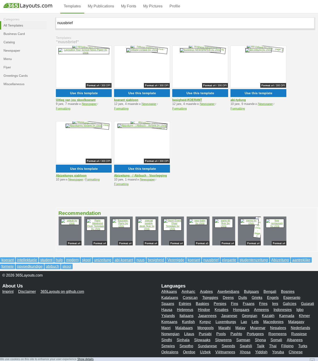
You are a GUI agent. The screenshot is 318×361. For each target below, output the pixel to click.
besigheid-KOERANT (187, 100)
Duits (242, 298)
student (46, 260)
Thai (273, 346)
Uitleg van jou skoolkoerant (75, 100)
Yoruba (278, 352)
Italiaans (186, 316)
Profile (174, 6)
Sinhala (183, 340)
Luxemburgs (226, 322)
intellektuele (27, 260)
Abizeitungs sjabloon (71, 175)
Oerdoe (189, 352)
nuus (140, 260)
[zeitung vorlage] (142, 49)
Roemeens (277, 334)
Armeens (261, 310)
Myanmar (257, 328)
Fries (263, 304)
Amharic (188, 292)
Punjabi (205, 334)
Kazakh (268, 316)
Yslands (168, 316)
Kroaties (221, 310)
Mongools (205, 328)
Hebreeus (185, 310)
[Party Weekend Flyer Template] (95, 228)
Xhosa (245, 352)
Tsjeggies (210, 298)
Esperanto (291, 298)
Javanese (229, 316)
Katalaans (169, 298)
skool (86, 260)
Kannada (286, 316)
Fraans (248, 304)
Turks (302, 346)
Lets (255, 322)
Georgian (249, 316)
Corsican (190, 298)
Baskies (202, 304)
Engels (273, 298)
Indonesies (283, 310)
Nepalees (278, 328)
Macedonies (273, 322)
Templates (72, 6)
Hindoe (204, 310)
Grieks (257, 298)
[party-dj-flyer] (223, 226)
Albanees (295, 340)
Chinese (296, 352)
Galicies (289, 304)
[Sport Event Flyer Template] (172, 228)
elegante (229, 260)
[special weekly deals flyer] (146, 228)
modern (72, 260)
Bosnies (287, 292)
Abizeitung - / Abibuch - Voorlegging (140, 175)
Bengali (270, 292)
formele (7, 266)
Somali (276, 340)
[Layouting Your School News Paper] (84, 52)
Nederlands (300, 328)
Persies (220, 304)
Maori (166, 328)
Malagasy (296, 322)
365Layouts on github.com (62, 292)
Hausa (166, 310)
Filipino (287, 346)
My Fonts (128, 6)
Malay (240, 328)
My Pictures (152, 6)
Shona (260, 340)
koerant (7, 260)
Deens (228, 298)
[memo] (249, 223)
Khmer (304, 316)
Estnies (185, 304)
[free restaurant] (275, 226)
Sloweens (223, 340)
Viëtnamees (225, 352)
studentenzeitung (254, 260)
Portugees (255, 334)
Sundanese (207, 346)
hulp (59, 260)
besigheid (156, 260)
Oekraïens (169, 352)
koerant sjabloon (126, 100)
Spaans (167, 304)
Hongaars (241, 310)
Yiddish (261, 352)
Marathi (224, 328)
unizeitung (102, 260)
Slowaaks (202, 340)
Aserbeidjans (228, 292)
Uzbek (205, 352)
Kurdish (188, 322)
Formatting (63, 108)
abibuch (52, 266)
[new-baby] (198, 223)
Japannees (207, 316)
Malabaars (184, 328)
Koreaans (169, 322)
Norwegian (170, 334)
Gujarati (307, 304)
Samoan (243, 340)
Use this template (84, 93)
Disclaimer (27, 292)
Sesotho (186, 346)
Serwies (168, 346)
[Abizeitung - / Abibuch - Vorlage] (142, 125)
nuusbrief (211, 260)
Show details (85, 359)
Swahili (246, 346)
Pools (221, 334)
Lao (244, 322)
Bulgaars (251, 292)
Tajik (260, 346)
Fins (234, 304)
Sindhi (166, 340)
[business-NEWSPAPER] (200, 49)
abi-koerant (124, 260)
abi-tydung (238, 100)
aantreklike (301, 260)
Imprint (8, 292)
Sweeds (228, 346)
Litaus (189, 334)
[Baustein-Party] (121, 226)
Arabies (206, 292)
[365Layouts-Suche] (309, 22)
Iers (275, 304)
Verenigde (175, 260)
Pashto (236, 334)
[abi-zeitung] (258, 49)
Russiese (299, 334)
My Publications (101, 6)
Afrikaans (169, 292)
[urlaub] (70, 223)
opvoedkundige (30, 266)
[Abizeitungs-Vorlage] (83, 125)
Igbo (300, 310)
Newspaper (89, 104)
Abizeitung (280, 260)
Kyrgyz (205, 322)
